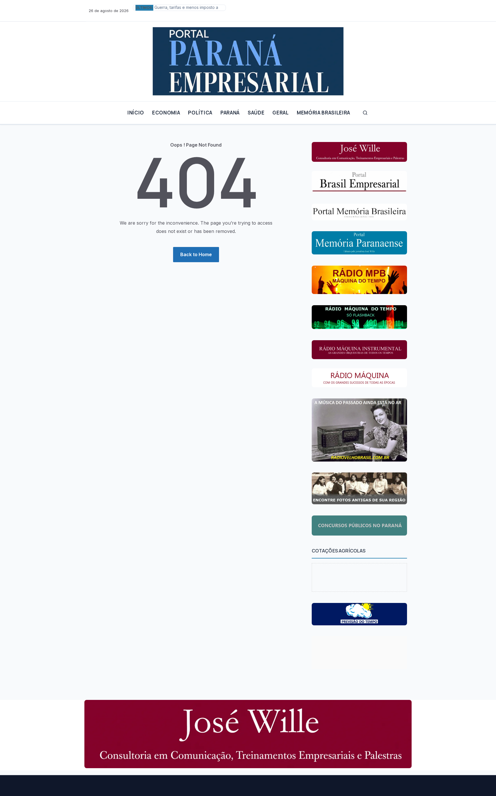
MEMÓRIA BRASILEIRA (323, 112)
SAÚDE (256, 112)
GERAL (280, 112)
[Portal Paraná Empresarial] (248, 59)
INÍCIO (135, 112)
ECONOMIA (166, 112)
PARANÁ (230, 112)
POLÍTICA (200, 112)
